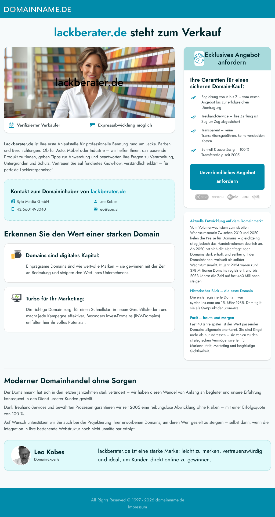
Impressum (137, 507)
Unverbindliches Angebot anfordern (227, 177)
